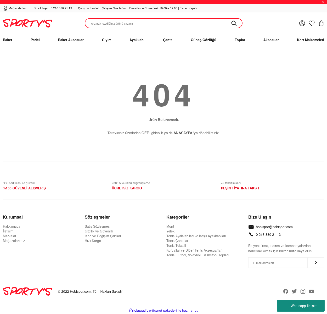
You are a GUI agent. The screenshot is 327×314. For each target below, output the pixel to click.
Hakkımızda (11, 226)
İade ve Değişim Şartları (103, 235)
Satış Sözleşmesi (97, 226)
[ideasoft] (138, 310)
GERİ (145, 132)
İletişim (8, 231)
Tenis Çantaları (177, 240)
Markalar (9, 235)
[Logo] (27, 23)
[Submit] (315, 262)
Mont (170, 226)
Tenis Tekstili (176, 245)
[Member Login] (302, 23)
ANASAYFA (183, 132)
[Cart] (321, 23)
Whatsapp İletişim (304, 305)
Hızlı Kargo (93, 240)
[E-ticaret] (163, 310)
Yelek (170, 231)
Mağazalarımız (14, 240)
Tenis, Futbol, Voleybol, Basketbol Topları (197, 255)
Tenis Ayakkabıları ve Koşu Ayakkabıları (196, 235)
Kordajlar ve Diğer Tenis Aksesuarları (194, 250)
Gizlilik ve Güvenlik (99, 231)
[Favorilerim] (312, 23)
